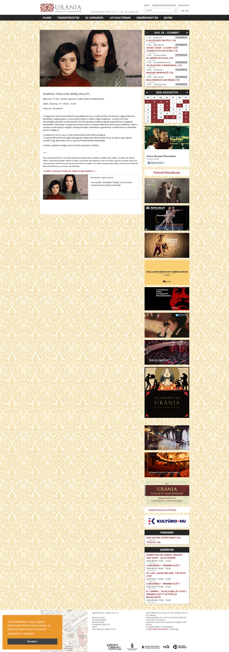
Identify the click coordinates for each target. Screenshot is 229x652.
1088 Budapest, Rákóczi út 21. (105, 12)
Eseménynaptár (147, 17)
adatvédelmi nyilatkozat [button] (21, 633)
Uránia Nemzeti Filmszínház (161, 156)
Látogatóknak (120, 17)
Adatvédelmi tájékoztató (104, 629)
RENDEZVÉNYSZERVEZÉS (164, 5)
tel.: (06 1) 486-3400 (129, 12)
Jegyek (168, 17)
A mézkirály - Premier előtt (163, 565)
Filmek (47, 17)
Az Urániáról (94, 17)
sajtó (94, 627)
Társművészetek (68, 17)
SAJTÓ (147, 5)
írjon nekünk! (98, 622)
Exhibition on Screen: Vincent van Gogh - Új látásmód (164, 556)
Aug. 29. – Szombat (166, 32)
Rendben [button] (32, 641)
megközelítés (98, 617)
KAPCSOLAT (183, 5)
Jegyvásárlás (181, 37)
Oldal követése (157, 163)
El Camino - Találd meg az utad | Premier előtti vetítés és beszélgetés (166, 594)
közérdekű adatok (101, 624)
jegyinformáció (99, 620)
